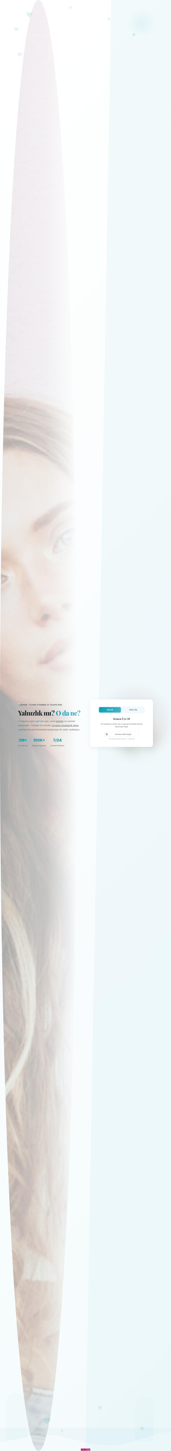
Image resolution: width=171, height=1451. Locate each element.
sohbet (59, 721)
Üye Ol (110, 710)
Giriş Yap (133, 710)
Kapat (88, 1449)
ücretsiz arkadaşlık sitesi (65, 725)
